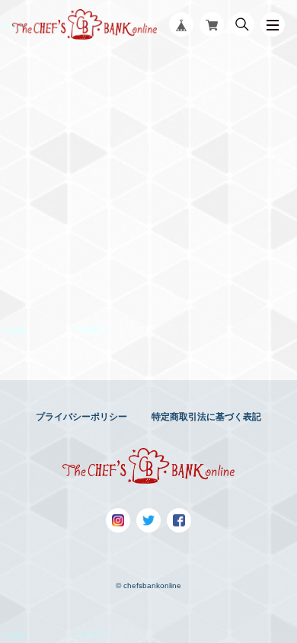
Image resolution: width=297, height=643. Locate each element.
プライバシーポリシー (81, 416)
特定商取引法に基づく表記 (206, 416)
